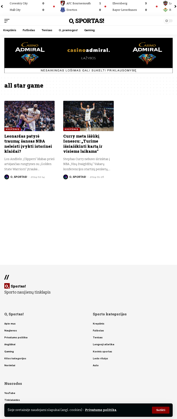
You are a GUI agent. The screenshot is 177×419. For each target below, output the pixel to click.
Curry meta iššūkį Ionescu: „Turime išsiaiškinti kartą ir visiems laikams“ (82, 143)
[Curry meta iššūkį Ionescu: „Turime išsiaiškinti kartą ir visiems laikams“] (88, 116)
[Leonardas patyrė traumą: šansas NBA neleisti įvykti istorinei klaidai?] (29, 116)
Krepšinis (12, 129)
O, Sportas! (86, 21)
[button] (160, 410)
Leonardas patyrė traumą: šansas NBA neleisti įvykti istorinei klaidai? (28, 143)
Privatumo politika (100, 410)
